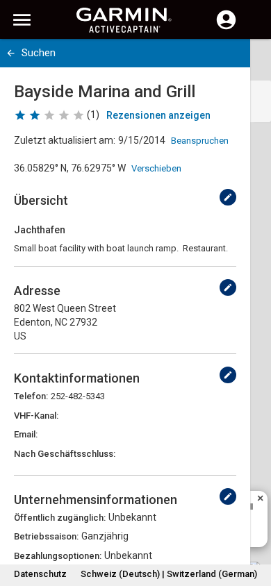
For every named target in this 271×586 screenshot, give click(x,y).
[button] (253, 522)
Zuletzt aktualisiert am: (64, 140)
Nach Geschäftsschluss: (64, 454)
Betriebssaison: (46, 536)
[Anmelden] (226, 27)
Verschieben (156, 168)
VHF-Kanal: (36, 415)
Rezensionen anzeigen (158, 115)
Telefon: (31, 396)
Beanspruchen (200, 140)
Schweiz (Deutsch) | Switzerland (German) (169, 574)
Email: (26, 434)
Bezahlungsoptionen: (57, 556)
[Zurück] (11, 53)
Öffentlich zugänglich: (60, 517)
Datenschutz (40, 574)
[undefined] (228, 197)
